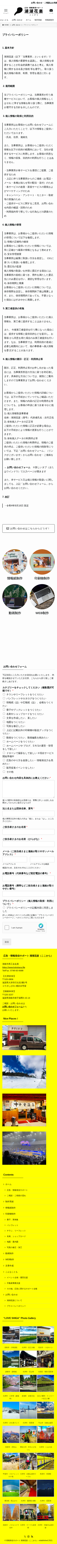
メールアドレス (9, 864)
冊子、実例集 (12, 1220)
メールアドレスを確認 (39, 864)
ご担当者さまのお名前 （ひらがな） (22, 839)
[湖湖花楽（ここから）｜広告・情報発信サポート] (28, 11)
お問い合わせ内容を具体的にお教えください (26, 778)
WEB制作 (9, 1259)
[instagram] (28, 1536)
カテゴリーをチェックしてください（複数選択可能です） (28, 689)
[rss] (32, 1536)
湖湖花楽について (14, 1300)
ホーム (8, 1184)
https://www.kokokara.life (13, 967)
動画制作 (9, 1253)
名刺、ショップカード (16, 1236)
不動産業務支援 (13, 1283)
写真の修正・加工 (14, 1247)
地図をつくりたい (15, 722)
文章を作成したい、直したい (21, 718)
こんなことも (11, 1272)
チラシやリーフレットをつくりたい (25, 694)
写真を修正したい (15, 726)
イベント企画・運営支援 (17, 1278)
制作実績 (9, 1201)
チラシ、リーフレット (16, 1231)
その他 (9, 772)
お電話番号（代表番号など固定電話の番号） (26, 873)
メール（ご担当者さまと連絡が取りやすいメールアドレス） (28, 853)
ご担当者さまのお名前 (14, 827)
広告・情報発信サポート (17, 1190)
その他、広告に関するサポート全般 (22, 1289)
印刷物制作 (10, 1214)
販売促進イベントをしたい (20, 767)
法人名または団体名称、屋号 (18, 808)
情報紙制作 (10, 1208)
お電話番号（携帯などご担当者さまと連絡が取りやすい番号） (28, 887)
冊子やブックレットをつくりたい (24, 710)
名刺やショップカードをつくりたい (25, 714)
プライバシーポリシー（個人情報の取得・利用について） (28, 902)
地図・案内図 (12, 1242)
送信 (7, 942)
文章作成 (9, 1265)
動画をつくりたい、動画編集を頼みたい (27, 737)
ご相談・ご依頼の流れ (16, 1196)
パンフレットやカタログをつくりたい (26, 698)
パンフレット (12, 1225)
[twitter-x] (25, 1536)
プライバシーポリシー (16, 1306)
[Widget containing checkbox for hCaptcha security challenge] (24, 927)
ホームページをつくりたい (20, 741)
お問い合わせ (11, 1294)
